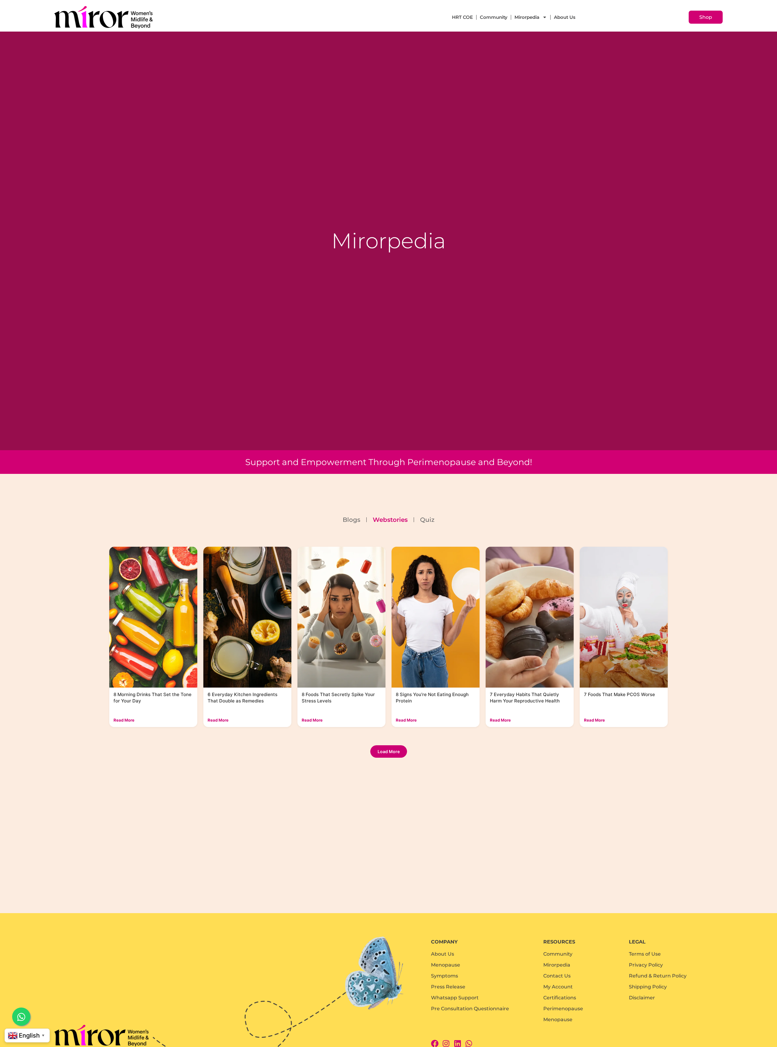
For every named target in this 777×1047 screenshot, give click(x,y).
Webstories (390, 519)
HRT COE (462, 17)
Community (493, 17)
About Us (564, 17)
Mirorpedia (526, 17)
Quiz (427, 519)
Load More (389, 751)
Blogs (351, 519)
